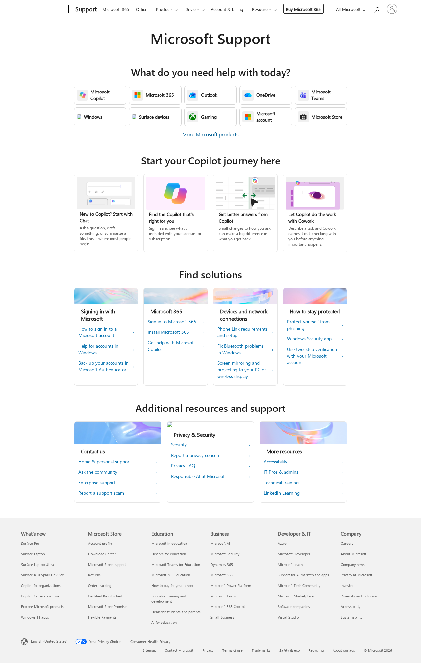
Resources (262, 9)
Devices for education (168, 553)
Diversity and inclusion (359, 596)
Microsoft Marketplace (296, 596)
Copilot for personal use (40, 596)
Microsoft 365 (115, 9)
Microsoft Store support (107, 564)
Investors (348, 585)
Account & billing (227, 9)
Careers (347, 543)
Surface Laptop (33, 553)
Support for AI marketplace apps (303, 574)
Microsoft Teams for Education (175, 564)
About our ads (344, 650)
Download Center (102, 553)
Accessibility (350, 606)
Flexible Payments (102, 617)
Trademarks (261, 650)
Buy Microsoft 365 (303, 9)
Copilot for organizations (41, 585)
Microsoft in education (169, 543)
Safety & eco (289, 650)
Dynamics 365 (221, 564)
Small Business (222, 617)
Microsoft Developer (294, 553)
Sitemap (149, 650)
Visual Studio (288, 617)
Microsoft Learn (290, 564)
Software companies (294, 606)
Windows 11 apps (35, 617)
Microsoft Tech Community (299, 585)
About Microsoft (353, 553)
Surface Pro (30, 543)
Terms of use (232, 650)
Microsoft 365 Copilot (227, 606)
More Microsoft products (210, 134)
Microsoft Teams (223, 596)
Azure (282, 543)
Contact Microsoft (179, 650)
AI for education (164, 622)
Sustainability (351, 617)
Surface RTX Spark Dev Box (42, 574)
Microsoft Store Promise (107, 606)
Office (141, 9)
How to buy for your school (172, 585)
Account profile (100, 543)
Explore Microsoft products (42, 606)
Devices (192, 9)
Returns (94, 574)
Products (164, 9)
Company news (353, 564)
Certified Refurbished (105, 596)
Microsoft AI (220, 543)
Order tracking (99, 585)
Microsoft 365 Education (170, 574)
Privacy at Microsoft (356, 574)
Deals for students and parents (176, 611)
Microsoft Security (224, 553)
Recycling (316, 650)
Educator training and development (168, 599)
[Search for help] (376, 8)
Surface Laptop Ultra (37, 564)
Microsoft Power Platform (230, 585)
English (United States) (49, 641)
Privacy (207, 650)
